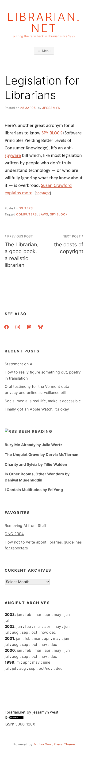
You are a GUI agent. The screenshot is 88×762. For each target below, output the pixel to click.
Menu (46, 51)
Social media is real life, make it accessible (43, 401)
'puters (26, 208)
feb (28, 614)
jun (67, 614)
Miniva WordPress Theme (54, 744)
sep (25, 632)
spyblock (59, 214)
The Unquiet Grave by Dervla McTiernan (41, 454)
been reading (35, 431)
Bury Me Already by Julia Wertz (33, 444)
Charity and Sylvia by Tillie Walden (36, 464)
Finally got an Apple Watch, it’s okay (37, 409)
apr (47, 614)
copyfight (43, 193)
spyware (13, 155)
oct (34, 632)
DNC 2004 (14, 533)
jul (7, 620)
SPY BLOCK (52, 133)
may (57, 614)
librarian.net (44, 22)
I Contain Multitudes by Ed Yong (34, 489)
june (46, 662)
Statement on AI (19, 364)
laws (43, 214)
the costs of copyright (68, 244)
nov (44, 632)
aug (15, 632)
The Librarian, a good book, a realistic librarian (21, 251)
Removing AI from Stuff (25, 525)
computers (26, 214)
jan (19, 614)
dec (52, 632)
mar (37, 614)
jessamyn (51, 108)
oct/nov (46, 668)
